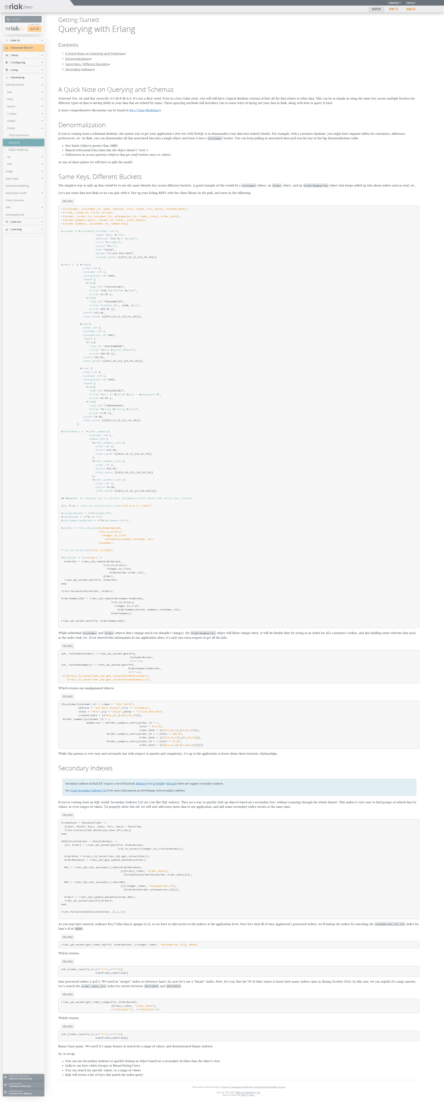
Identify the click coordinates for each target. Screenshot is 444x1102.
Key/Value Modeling (144, 110)
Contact (411, 3)
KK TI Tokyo (248, 1095)
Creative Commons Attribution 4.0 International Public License (253, 1087)
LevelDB (158, 783)
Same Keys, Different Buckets (86, 64)
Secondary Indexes (79, 69)
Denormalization (77, 59)
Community (394, 3)
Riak (16, 28)
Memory (141, 783)
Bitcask (171, 783)
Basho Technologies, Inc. (248, 1092)
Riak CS (411, 9)
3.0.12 (34, 29)
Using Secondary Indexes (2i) (88, 790)
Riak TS (393, 9)
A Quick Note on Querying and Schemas (94, 54)
